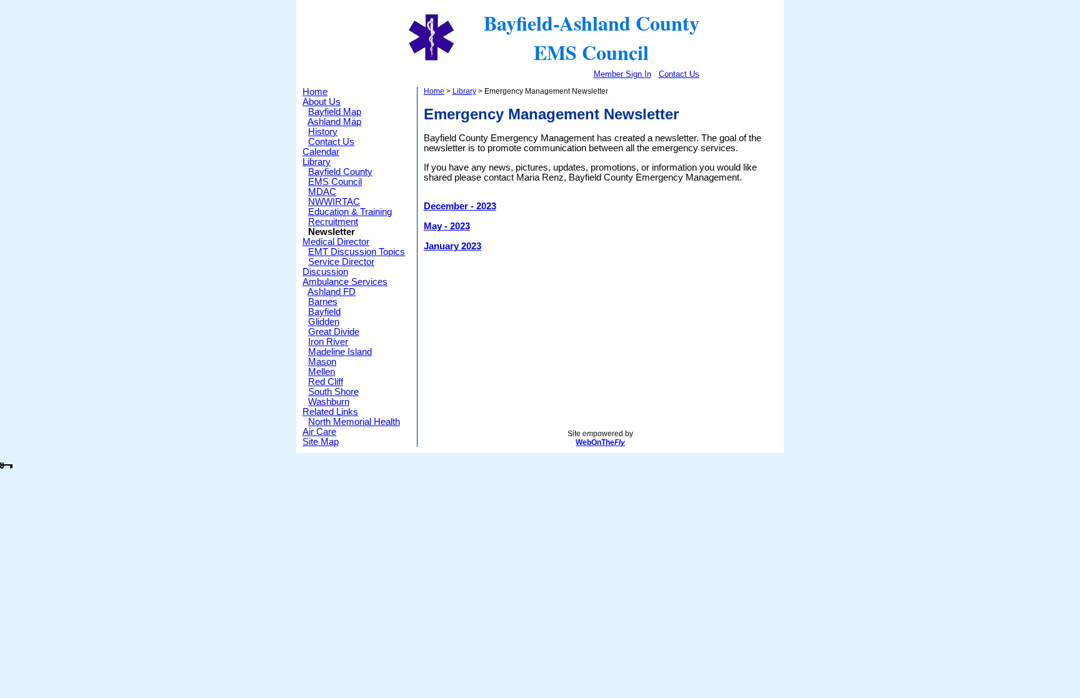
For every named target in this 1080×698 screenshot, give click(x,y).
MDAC (322, 192)
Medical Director (335, 242)
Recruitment (333, 222)
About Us (321, 102)
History (323, 132)
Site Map (320, 442)
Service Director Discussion (338, 267)
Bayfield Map (334, 112)
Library (316, 162)
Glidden (323, 322)
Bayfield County (340, 172)
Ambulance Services (345, 282)
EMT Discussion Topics (356, 252)
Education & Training (350, 212)
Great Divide (333, 332)
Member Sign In (622, 74)
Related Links (330, 412)
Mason (322, 362)
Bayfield (324, 312)
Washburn (328, 402)
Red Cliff (325, 382)
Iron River (328, 342)
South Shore (333, 392)
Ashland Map (334, 122)
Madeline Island (340, 352)
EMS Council (335, 182)
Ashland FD (332, 292)
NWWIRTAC (334, 202)
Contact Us (679, 74)
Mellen (321, 372)
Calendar (320, 152)
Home (315, 92)
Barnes (323, 302)
